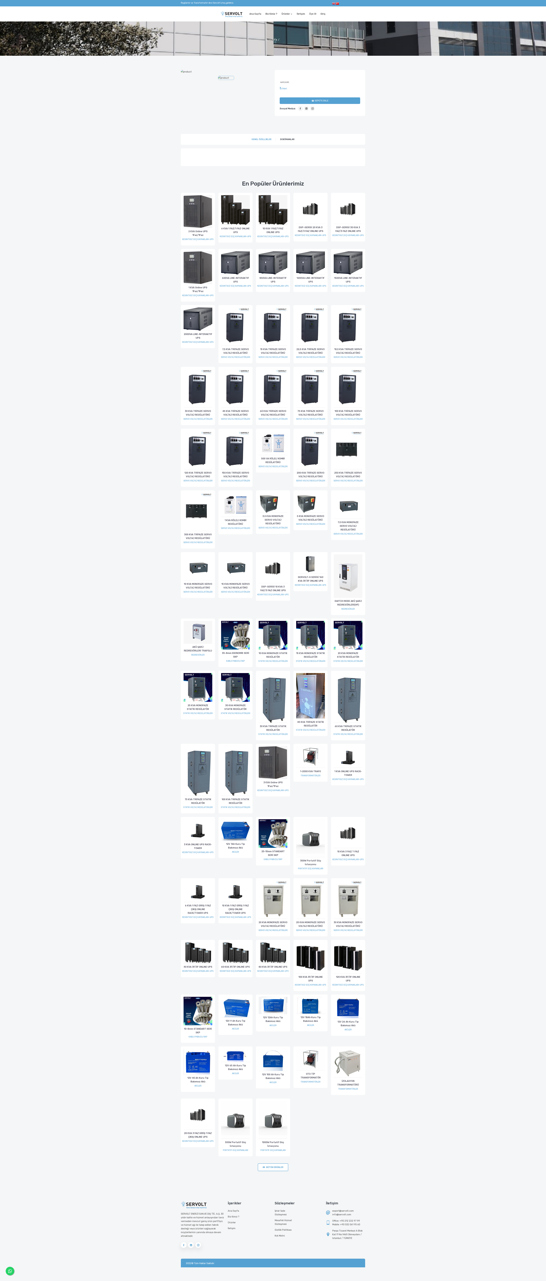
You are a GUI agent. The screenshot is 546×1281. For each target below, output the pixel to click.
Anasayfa (271, 39)
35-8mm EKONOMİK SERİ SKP (235, 655)
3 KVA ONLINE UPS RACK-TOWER (198, 846)
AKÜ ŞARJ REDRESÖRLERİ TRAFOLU (198, 649)
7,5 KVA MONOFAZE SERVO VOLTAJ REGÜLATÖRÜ (348, 526)
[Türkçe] (337, 3)
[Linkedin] (306, 108)
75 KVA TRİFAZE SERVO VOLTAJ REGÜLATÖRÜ (310, 413)
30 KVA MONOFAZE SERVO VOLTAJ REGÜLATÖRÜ (348, 924)
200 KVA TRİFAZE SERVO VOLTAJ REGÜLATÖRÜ (310, 474)
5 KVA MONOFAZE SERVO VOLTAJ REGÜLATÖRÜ (310, 518)
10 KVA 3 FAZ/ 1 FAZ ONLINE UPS (348, 853)
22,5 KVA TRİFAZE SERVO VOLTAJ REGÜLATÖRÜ (310, 351)
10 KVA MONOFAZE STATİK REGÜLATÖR (273, 655)
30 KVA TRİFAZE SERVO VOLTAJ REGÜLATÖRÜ (198, 413)
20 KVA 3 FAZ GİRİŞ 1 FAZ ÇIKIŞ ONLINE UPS (198, 1135)
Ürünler (286, 14)
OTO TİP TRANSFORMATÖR (311, 1076)
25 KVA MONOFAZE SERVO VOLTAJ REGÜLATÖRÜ (310, 924)
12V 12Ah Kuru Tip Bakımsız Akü (273, 1019)
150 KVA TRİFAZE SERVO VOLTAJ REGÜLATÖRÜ (235, 474)
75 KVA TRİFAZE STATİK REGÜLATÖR (198, 801)
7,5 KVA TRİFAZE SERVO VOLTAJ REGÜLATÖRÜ (235, 351)
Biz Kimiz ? (271, 14)
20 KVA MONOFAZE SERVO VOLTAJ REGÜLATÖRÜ (273, 924)
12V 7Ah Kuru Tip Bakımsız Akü (235, 846)
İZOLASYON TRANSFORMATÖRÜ (348, 1083)
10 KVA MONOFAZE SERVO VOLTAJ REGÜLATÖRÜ (198, 586)
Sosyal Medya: (288, 108)
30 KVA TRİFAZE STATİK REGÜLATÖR (273, 728)
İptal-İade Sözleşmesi (281, 1212)
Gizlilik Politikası (283, 1230)
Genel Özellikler (261, 139)
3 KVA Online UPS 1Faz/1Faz (273, 784)
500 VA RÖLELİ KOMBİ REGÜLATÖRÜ (273, 460)
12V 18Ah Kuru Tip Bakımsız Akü (311, 1019)
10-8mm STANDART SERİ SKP (198, 1031)
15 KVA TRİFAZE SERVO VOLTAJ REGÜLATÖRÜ (273, 351)
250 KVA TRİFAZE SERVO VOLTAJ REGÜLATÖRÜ (348, 474)
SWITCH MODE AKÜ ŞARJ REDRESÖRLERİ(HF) (348, 603)
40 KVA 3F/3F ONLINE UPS (198, 967)
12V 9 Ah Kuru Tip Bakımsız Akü (235, 1023)
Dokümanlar (287, 139)
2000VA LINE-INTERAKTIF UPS (198, 336)
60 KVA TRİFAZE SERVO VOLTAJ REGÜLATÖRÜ (273, 413)
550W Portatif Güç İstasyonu (235, 1144)
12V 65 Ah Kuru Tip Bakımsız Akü (235, 1067)
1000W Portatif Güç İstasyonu (273, 1144)
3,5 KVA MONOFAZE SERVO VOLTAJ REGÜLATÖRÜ (273, 520)
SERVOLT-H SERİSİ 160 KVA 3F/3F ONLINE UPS (310, 579)
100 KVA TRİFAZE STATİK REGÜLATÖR (235, 801)
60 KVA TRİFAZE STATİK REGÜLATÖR (348, 728)
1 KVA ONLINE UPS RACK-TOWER (348, 773)
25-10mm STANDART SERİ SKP (273, 853)
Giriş (322, 14)
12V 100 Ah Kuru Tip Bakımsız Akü (273, 1076)
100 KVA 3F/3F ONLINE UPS (310, 979)
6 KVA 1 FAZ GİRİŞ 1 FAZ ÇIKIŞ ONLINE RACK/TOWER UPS (198, 909)
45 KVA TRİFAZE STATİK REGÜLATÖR (310, 724)
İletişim (301, 14)
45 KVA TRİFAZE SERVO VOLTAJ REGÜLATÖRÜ (235, 413)
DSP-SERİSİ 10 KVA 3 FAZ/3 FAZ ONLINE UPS (273, 588)
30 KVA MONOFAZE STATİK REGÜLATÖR (235, 707)
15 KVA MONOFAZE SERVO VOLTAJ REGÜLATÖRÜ (235, 586)
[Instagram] (312, 108)
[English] (333, 3)
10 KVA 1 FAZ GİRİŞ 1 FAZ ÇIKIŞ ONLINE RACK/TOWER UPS (235, 909)
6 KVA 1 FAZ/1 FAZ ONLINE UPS (235, 230)
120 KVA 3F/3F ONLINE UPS (348, 979)
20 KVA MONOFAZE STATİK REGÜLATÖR (348, 655)
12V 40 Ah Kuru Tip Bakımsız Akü (197, 1080)
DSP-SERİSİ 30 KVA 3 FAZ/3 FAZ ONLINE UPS (348, 229)
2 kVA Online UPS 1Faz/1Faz (198, 233)
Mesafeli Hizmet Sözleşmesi (283, 1222)
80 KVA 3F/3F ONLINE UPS (273, 967)
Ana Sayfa (255, 14)
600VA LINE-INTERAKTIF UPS (235, 280)
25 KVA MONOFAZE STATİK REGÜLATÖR (198, 707)
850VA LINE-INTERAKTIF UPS (273, 280)
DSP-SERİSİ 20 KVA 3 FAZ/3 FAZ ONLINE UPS (310, 229)
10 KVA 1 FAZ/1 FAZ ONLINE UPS (273, 230)
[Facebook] (300, 108)
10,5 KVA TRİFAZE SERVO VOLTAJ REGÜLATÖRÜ (348, 351)
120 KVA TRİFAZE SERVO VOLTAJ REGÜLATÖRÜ (198, 474)
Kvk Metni (280, 1235)
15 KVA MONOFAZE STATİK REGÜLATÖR (310, 655)
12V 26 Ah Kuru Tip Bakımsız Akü (348, 1023)
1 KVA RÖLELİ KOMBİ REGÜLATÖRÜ (235, 522)
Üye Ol (312, 14)
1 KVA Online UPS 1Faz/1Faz (198, 289)
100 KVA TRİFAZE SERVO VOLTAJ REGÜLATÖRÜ (348, 413)
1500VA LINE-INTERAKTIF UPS (348, 280)
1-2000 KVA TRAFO (310, 771)
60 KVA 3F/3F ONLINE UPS (235, 967)
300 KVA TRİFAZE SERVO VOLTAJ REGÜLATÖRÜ (198, 536)
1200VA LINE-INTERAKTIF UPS (310, 280)
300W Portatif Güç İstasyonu (310, 862)
